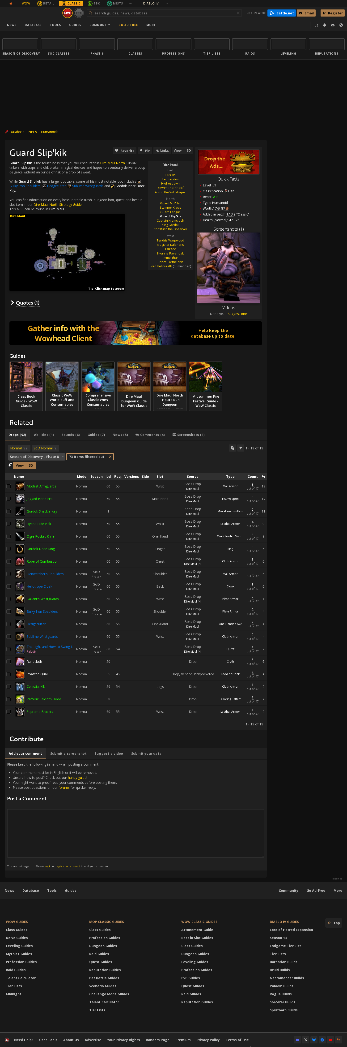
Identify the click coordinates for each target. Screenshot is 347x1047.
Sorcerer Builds (282, 1002)
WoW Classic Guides (199, 921)
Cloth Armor (230, 561)
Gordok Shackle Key (42, 511)
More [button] (151, 25)
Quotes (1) (28, 302)
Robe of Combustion (43, 561)
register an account (68, 866)
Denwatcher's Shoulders (45, 574)
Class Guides (16, 929)
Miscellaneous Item (230, 511)
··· (130, 3)
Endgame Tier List (285, 946)
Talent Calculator (21, 978)
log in (48, 866)
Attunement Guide (197, 929)
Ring (230, 549)
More (338, 890)
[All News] (11, 3)
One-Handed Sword (230, 536)
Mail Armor (230, 486)
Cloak (230, 586)
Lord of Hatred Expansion (291, 929)
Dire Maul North (112, 163)
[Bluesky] (313, 1039)
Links (164, 150)
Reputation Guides (105, 970)
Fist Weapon (230, 499)
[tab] (17, 435)
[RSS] (338, 1039)
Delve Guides (17, 937)
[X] (305, 1039)
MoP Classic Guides (106, 921)
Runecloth (34, 661)
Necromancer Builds (287, 978)
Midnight (13, 994)
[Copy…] (232, 448)
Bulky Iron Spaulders (42, 611)
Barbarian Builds (283, 962)
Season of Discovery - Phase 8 (34, 456)
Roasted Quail (37, 674)
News (12, 25)
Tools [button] (55, 25)
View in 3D (182, 150)
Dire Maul (56, 209)
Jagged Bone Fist (40, 498)
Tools (52, 890)
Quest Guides (100, 962)
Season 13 (278, 937)
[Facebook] (322, 1039)
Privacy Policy (208, 1040)
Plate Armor (230, 599)
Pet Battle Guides (104, 978)
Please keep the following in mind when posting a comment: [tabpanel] (62, 815)
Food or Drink (230, 674)
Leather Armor (230, 524)
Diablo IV (155, 3)
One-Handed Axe (230, 624)
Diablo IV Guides (284, 921)
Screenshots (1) (229, 229)
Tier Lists (14, 986)
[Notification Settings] (324, 25)
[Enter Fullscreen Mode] (316, 25)
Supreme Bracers (40, 711)
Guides (75, 25)
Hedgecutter (36, 624)
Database (33, 25)
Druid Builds (280, 970)
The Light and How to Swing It (50, 646)
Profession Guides (21, 962)
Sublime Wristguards (42, 636)
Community (99, 25)
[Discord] (297, 1039)
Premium (183, 1040)
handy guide (77, 777)
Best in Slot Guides (197, 937)
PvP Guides (190, 978)
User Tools (48, 1040)
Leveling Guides (19, 946)
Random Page (157, 1040)
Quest (230, 649)
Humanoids (49, 131)
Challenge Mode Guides (109, 994)
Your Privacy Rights (123, 1040)
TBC (97, 3)
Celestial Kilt (36, 686)
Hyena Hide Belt (39, 523)
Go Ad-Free (128, 25)
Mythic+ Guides (19, 954)
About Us (71, 1040)
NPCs (32, 131)
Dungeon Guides (103, 946)
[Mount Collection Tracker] (135, 333)
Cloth (230, 661)
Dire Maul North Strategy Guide (58, 204)
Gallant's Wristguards (43, 599)
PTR (79, 13)
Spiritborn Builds (284, 1010)
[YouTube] (330, 1039)
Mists (118, 3)
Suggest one (237, 313)
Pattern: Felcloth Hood (44, 699)
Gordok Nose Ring (41, 549)
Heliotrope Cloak (39, 586)
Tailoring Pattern (230, 699)
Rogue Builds (281, 994)
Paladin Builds (281, 986)
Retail (49, 3)
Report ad (337, 879)
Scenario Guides (102, 986)
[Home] (31, 13)
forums (64, 787)
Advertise (93, 1040)
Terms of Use (237, 1040)
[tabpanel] (136, 585)
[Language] (341, 25)
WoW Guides (17, 921)
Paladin (32, 652)
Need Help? (23, 1040)
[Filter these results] (240, 448)
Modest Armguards (41, 486)
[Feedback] (332, 25)
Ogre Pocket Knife (41, 536)
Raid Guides (16, 970)
